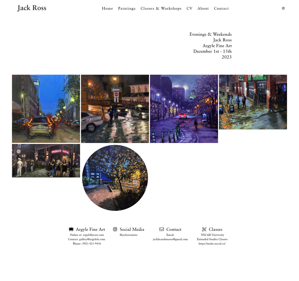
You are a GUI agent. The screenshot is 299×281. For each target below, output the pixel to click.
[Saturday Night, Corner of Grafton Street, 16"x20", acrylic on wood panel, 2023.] (253, 102)
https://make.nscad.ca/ (212, 243)
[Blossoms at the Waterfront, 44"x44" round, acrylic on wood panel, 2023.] (115, 178)
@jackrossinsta (129, 234)
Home (107, 8)
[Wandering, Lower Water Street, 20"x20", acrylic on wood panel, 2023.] (184, 109)
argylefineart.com (93, 234)
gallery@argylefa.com (92, 239)
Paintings (127, 8)
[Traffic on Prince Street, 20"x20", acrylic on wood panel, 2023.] (46, 109)
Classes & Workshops (161, 8)
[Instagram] (283, 8)
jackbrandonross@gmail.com (170, 239)
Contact (221, 8)
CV (189, 8)
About (203, 8)
